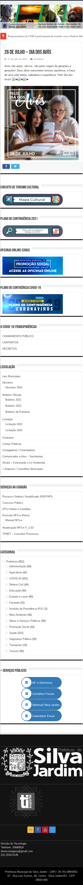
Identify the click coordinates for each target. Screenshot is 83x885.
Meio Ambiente (18, 614)
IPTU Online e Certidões (16, 509)
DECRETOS (9, 348)
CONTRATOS (10, 342)
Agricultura (15, 572)
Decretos (7, 382)
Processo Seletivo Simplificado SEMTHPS (27, 496)
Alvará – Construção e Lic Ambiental (23, 462)
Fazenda (14, 602)
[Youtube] (45, 829)
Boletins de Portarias (17, 411)
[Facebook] (38, 829)
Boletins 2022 (13, 405)
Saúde (13, 632)
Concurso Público (12, 502)
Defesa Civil (16, 584)
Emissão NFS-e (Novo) (15, 515)
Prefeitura (39, 59)
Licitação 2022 (13, 430)
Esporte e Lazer (18, 596)
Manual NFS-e (13, 520)
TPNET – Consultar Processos (20, 533)
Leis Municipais (11, 376)
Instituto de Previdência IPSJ (26, 608)
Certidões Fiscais (45, 693)
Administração (17, 566)
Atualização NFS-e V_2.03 (17, 527)
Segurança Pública (20, 639)
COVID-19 (15, 578)
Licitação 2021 (13, 424)
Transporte (15, 645)
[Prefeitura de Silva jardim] (41, 17)
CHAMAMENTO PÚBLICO (18, 336)
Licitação (7, 419)
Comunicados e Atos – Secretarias (22, 456)
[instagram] (52, 829)
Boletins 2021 (13, 399)
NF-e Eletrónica (46, 682)
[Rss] (30, 829)
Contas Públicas (12, 443)
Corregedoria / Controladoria (18, 450)
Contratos (8, 437)
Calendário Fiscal (45, 716)
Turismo (14, 651)
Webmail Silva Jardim (45, 704)
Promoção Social (19, 626)
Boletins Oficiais (12, 394)
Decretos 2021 (13, 387)
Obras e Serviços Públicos (24, 620)
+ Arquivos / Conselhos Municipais (22, 468)
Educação (15, 590)
